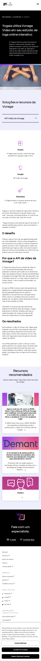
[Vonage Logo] (7, 4)
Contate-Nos (28, 539)
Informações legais (8, 616)
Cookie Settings (20, 643)
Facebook (7, 593)
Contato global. (7, 566)
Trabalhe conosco (7, 583)
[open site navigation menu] (38, 4)
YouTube (7, 604)
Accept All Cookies (20, 650)
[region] (20, 642)
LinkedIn (6, 597)
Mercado (5, 552)
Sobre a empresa (7, 576)
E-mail (13, 539)
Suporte (4, 563)
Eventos (4, 580)
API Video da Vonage (14, 118)
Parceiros (5, 556)
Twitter (6, 601)
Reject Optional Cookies (20, 656)
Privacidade (6, 620)
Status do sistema (7, 559)
